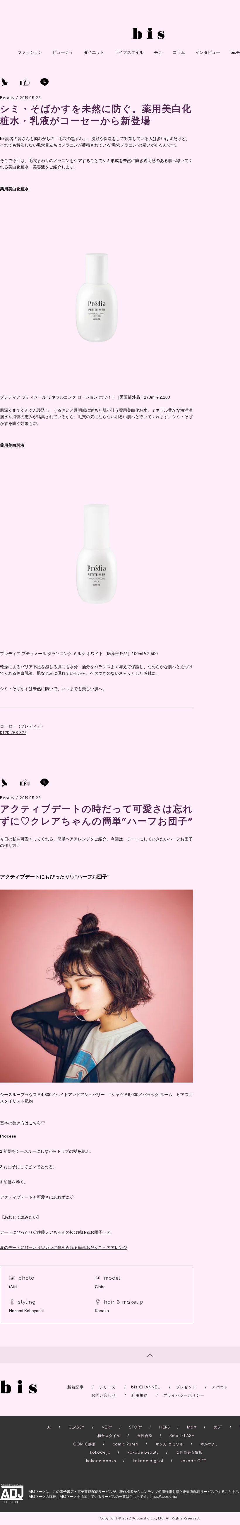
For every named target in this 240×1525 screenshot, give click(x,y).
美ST (218, 1427)
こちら (35, 1123)
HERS (164, 1427)
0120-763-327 (13, 732)
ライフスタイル (129, 52)
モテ (158, 52)
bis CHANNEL (145, 1387)
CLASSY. (76, 1427)
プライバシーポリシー (183, 1395)
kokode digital (148, 1461)
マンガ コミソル (169, 1444)
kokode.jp (100, 1452)
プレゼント (186, 1387)
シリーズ (107, 1387)
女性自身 (144, 1436)
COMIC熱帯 (84, 1444)
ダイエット (94, 52)
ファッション (30, 52)
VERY (107, 1427)
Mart (192, 1427)
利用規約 (139, 1395)
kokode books (101, 1461)
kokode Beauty (143, 1452)
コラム (179, 52)
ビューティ (63, 52)
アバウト (220, 1387)
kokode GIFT (193, 1461)
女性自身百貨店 (189, 1452)
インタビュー (208, 52)
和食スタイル (108, 1436)
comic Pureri (125, 1444)
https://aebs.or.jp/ (163, 1497)
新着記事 (75, 1387)
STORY (135, 1427)
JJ (49, 1427)
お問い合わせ (103, 1395)
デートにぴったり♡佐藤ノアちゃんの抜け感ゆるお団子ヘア (55, 1232)
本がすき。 (210, 1444)
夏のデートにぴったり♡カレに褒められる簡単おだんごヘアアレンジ (63, 1247)
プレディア (30, 726)
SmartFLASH (182, 1436)
